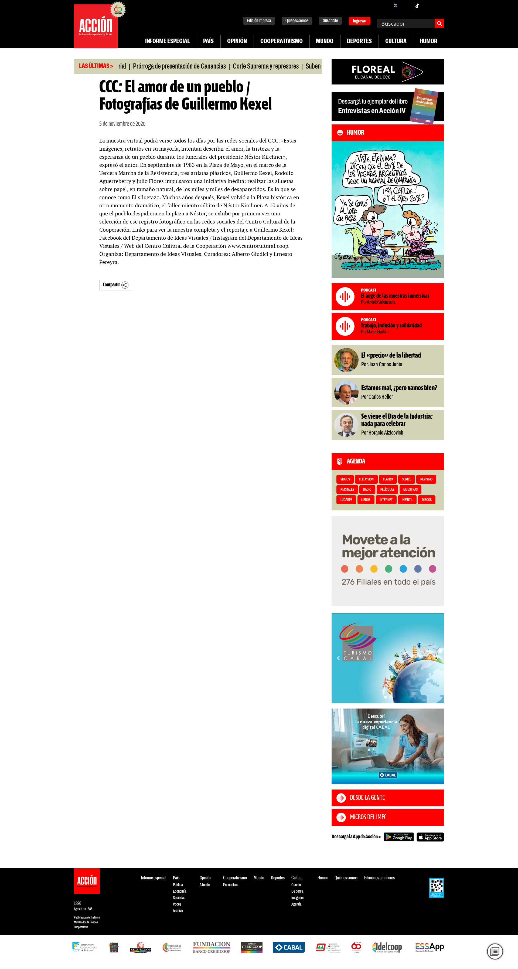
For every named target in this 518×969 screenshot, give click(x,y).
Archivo (178, 911)
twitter (395, 5)
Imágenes (297, 898)
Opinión (237, 42)
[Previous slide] (338, 658)
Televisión (366, 479)
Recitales (347, 490)
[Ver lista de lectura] (495, 951)
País (208, 42)
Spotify (438, 5)
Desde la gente (367, 798)
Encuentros (230, 885)
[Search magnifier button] (439, 23)
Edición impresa (259, 21)
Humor (428, 42)
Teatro (388, 479)
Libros (365, 500)
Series (406, 479)
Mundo (324, 42)
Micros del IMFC (368, 817)
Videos (345, 479)
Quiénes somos (296, 21)
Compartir (111, 285)
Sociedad (179, 898)
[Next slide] (437, 658)
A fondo (205, 885)
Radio (367, 490)
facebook (384, 5)
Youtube (428, 5)
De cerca (297, 891)
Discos (427, 500)
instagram (406, 5)
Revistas (426, 479)
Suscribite (330, 21)
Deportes (359, 42)
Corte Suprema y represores (244, 66)
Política (178, 885)
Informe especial (167, 42)
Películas (387, 490)
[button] (385, 697)
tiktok (417, 5)
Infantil (407, 500)
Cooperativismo (281, 42)
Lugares (346, 500)
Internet (386, 500)
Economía (179, 891)
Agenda (296, 904)
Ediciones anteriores (379, 878)
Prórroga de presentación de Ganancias (157, 66)
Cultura (396, 42)
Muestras (410, 490)
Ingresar (360, 21)
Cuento (296, 885)
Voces (177, 904)
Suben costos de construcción (319, 66)
